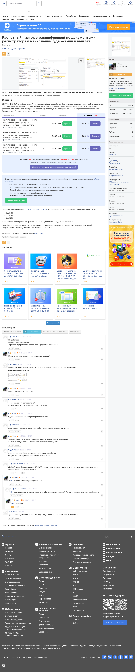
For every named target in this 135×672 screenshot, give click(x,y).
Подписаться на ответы (13, 332)
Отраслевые (44, 621)
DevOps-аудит (11, 616)
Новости (9, 548)
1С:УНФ (76, 582)
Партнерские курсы (82, 562)
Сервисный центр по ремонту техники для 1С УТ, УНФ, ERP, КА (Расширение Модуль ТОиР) (67, 276)
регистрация (40, 525)
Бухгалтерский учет (116, 216)
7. (9, 425)
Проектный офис (82, 616)
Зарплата (112, 154)
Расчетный (14, 237)
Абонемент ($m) (115, 222)
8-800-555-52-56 (111, 614)
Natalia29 (15, 337)
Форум (110, 556)
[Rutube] (131, 657)
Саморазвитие (45, 572)
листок (23, 237)
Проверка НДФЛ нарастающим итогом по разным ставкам (67, 308)
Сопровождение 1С (49, 577)
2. (9, 353)
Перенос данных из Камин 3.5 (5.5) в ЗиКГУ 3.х (13, 308)
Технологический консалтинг (18, 623)
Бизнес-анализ (45, 548)
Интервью (10, 558)
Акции (41, 581)
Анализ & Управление (50, 544)
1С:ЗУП (76, 592)
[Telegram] (104, 657)
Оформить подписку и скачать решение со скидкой (54, 167)
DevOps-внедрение (14, 619)
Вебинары (43, 602)
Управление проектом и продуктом (50, 556)
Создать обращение (115, 622)
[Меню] (4, 3)
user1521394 (18, 464)
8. (9, 436)
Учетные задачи (12, 582)
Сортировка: (54, 332)
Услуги (42, 592)
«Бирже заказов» (116, 88)
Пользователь (114, 163)
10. (9, 464)
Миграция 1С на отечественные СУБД (15, 634)
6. (9, 413)
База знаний (11, 571)
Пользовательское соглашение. (16, 648)
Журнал (9, 544)
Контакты (107, 589)
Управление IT (45, 565)
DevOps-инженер (81, 558)
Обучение (78, 544)
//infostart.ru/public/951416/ (35, 209)
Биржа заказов (114, 552)
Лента (8, 555)
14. (9, 511)
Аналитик (77, 551)
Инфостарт (39, 233)
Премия (8, 565)
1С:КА (75, 578)
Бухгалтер (113, 161)
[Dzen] (120, 657)
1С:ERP (76, 575)
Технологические (46, 628)
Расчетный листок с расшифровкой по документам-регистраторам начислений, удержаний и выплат (48, 39)
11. (10, 477)
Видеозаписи (113, 548)
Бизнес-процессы (47, 551)
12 (13, 503)
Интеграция (10, 600)
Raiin (15, 511)
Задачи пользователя (15, 585)
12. (11, 489)
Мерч (109, 560)
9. (9, 450)
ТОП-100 (9, 562)
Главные (9, 551)
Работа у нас (109, 585)
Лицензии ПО (45, 617)
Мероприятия (113, 544)
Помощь (107, 582)
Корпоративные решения (47, 609)
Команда (43, 561)
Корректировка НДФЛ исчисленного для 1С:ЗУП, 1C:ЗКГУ (39, 308)
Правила (107, 578)
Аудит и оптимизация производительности (15, 627)
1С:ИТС (42, 584)
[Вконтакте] (110, 657)
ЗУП (6, 237)
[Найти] (131, 537)
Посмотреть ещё (53, 323)
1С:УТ (75, 585)
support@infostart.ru (113, 616)
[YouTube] (126, 657)
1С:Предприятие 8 (116, 176)
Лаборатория (12, 609)
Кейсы (42, 595)
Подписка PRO (12, 575)
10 (11, 481)
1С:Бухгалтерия (80, 571)
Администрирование (14, 596)
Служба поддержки (115, 595)
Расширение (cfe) (116, 169)
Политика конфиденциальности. (46, 648)
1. (8, 337)
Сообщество (11, 603)
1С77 (75, 607)
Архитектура (45, 568)
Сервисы (43, 588)
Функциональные (13, 578)
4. (9, 388)
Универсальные (80, 600)
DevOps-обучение (13, 612)
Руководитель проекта (83, 555)
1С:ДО (75, 596)
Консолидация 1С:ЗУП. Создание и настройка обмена (39, 273)
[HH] (115, 657)
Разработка (10, 589)
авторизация (51, 525)
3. (9, 364)
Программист (79, 548)
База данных (11, 592)
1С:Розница (78, 589)
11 (11, 492)
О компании (109, 567)
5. (9, 400)
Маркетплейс (80, 568)
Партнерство (45, 599)
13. (12, 500)
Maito (14, 353)
